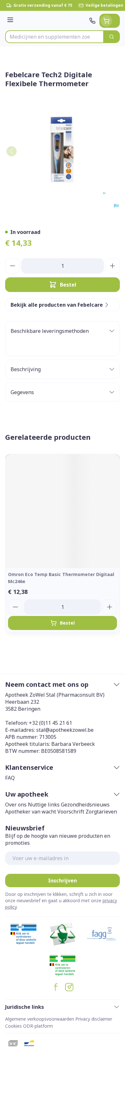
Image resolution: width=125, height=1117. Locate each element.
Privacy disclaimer (93, 1019)
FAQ (10, 777)
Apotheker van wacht (30, 811)
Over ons (16, 804)
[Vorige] (11, 151)
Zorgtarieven (101, 811)
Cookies (13, 1026)
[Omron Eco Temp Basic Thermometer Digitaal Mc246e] (62, 511)
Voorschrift (70, 811)
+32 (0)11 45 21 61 (50, 722)
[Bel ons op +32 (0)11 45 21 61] (92, 21)
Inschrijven (62, 880)
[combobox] (54, 36)
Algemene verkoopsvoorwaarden (39, 1019)
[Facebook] (56, 987)
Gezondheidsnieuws (85, 804)
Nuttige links (44, 804)
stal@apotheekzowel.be (65, 729)
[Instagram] (69, 987)
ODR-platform (38, 1026)
